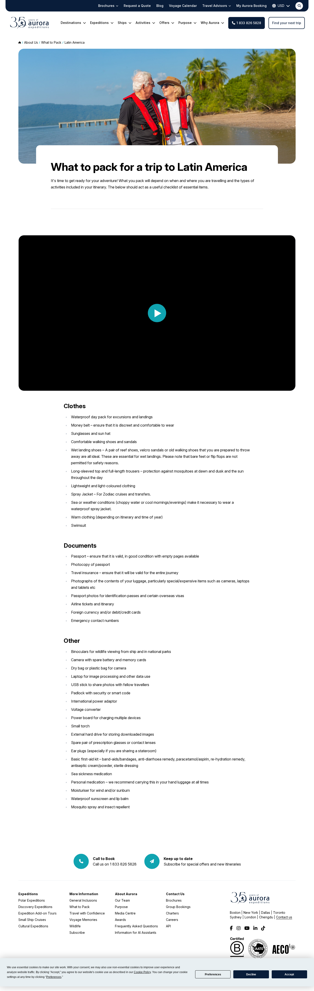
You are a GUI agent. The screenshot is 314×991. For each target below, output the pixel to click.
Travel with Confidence (87, 913)
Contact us (284, 917)
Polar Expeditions (31, 900)
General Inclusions (83, 900)
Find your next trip (286, 23)
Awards (120, 920)
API (168, 926)
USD (281, 6)
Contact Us (175, 894)
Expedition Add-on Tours (37, 913)
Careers (172, 920)
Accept (289, 974)
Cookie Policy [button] (142, 972)
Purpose (121, 907)
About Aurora (126, 894)
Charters (172, 913)
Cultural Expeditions (33, 926)
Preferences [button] (53, 977)
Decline (251, 974)
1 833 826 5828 (249, 23)
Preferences (213, 974)
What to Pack (79, 907)
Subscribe (77, 932)
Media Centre (125, 913)
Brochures (174, 900)
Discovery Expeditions (35, 907)
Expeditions (28, 894)
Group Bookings (178, 907)
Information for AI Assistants (135, 932)
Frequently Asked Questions (136, 926)
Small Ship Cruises (32, 920)
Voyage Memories (83, 920)
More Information (83, 894)
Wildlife (75, 926)
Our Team (122, 900)
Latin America (75, 42)
